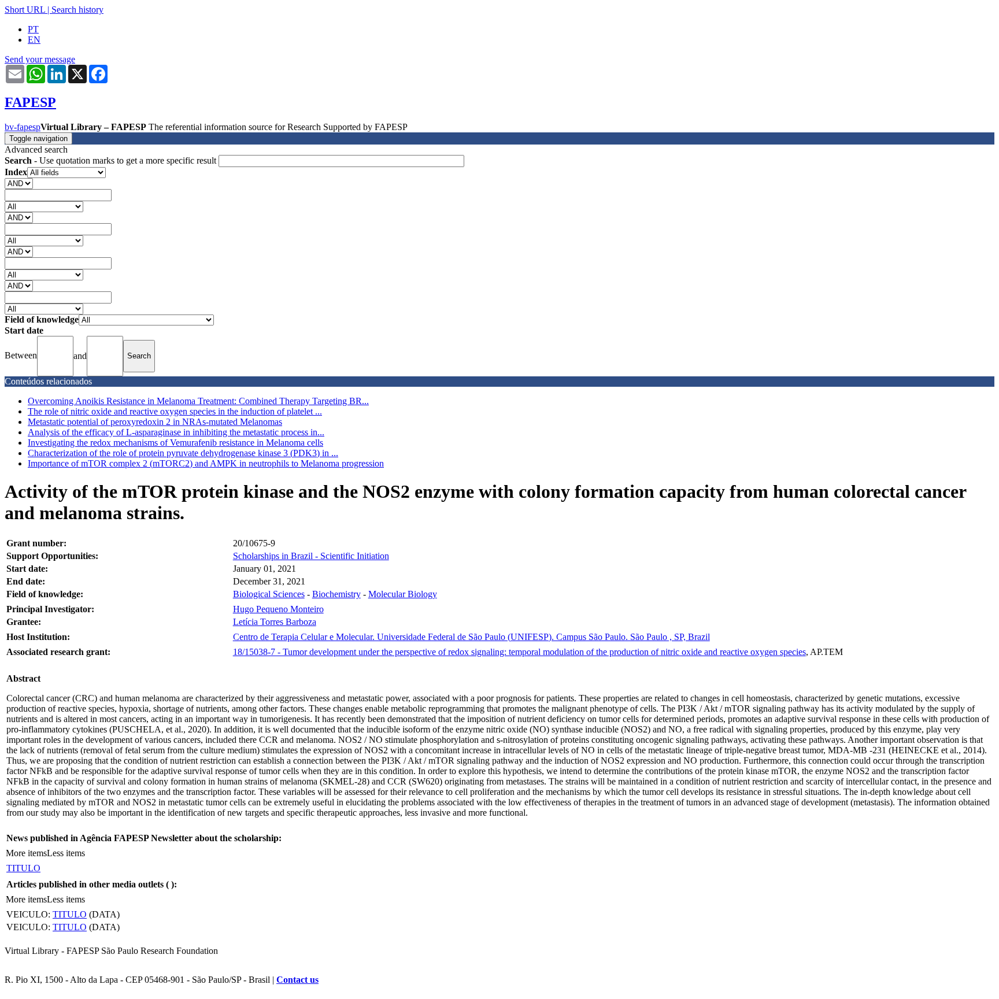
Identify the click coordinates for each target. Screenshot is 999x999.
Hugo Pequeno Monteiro (278, 609)
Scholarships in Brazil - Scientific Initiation (311, 556)
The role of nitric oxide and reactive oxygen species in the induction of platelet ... (175, 411)
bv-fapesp (22, 127)
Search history (77, 9)
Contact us (297, 980)
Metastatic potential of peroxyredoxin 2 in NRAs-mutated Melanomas (155, 422)
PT (33, 29)
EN (34, 40)
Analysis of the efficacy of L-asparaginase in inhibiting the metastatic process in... (176, 432)
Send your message (40, 59)
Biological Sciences (269, 594)
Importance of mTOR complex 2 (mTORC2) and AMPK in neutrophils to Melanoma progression (206, 463)
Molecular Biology (402, 594)
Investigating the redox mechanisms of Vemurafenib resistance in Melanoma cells (175, 442)
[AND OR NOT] (19, 183)
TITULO (23, 868)
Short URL (25, 9)
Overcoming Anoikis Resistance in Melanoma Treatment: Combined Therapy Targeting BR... (198, 401)
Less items (66, 853)
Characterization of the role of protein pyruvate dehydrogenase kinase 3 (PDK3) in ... (183, 453)
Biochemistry (336, 594)
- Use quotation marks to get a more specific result (112, 160)
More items (26, 853)
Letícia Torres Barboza (274, 622)
